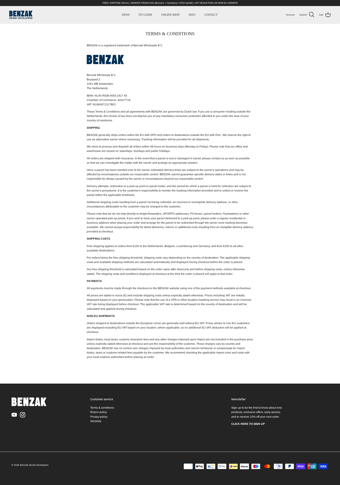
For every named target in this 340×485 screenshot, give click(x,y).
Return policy (98, 412)
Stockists (95, 421)
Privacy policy (99, 416)
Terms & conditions (102, 407)
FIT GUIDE (145, 14)
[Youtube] (14, 414)
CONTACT (210, 14)
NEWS (126, 14)
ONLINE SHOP (170, 14)
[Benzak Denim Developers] (20, 15)
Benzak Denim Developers (34, 465)
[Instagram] (22, 414)
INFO (192, 14)
